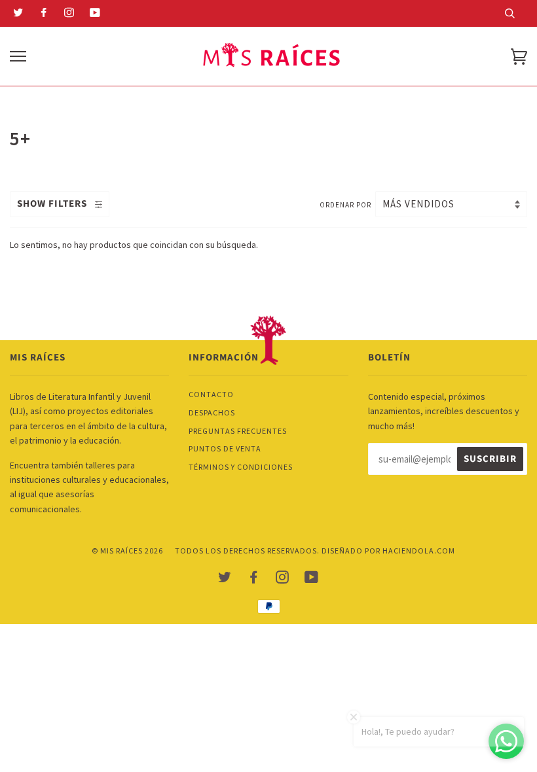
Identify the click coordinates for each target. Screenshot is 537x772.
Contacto (211, 394)
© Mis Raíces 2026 (127, 550)
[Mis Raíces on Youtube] (95, 13)
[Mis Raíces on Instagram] (69, 13)
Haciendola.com (418, 550)
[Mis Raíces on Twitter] (18, 13)
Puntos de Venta (225, 448)
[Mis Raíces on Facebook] (44, 13)
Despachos (212, 412)
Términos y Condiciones (241, 467)
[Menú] (18, 56)
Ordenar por (346, 204)
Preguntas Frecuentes (238, 431)
